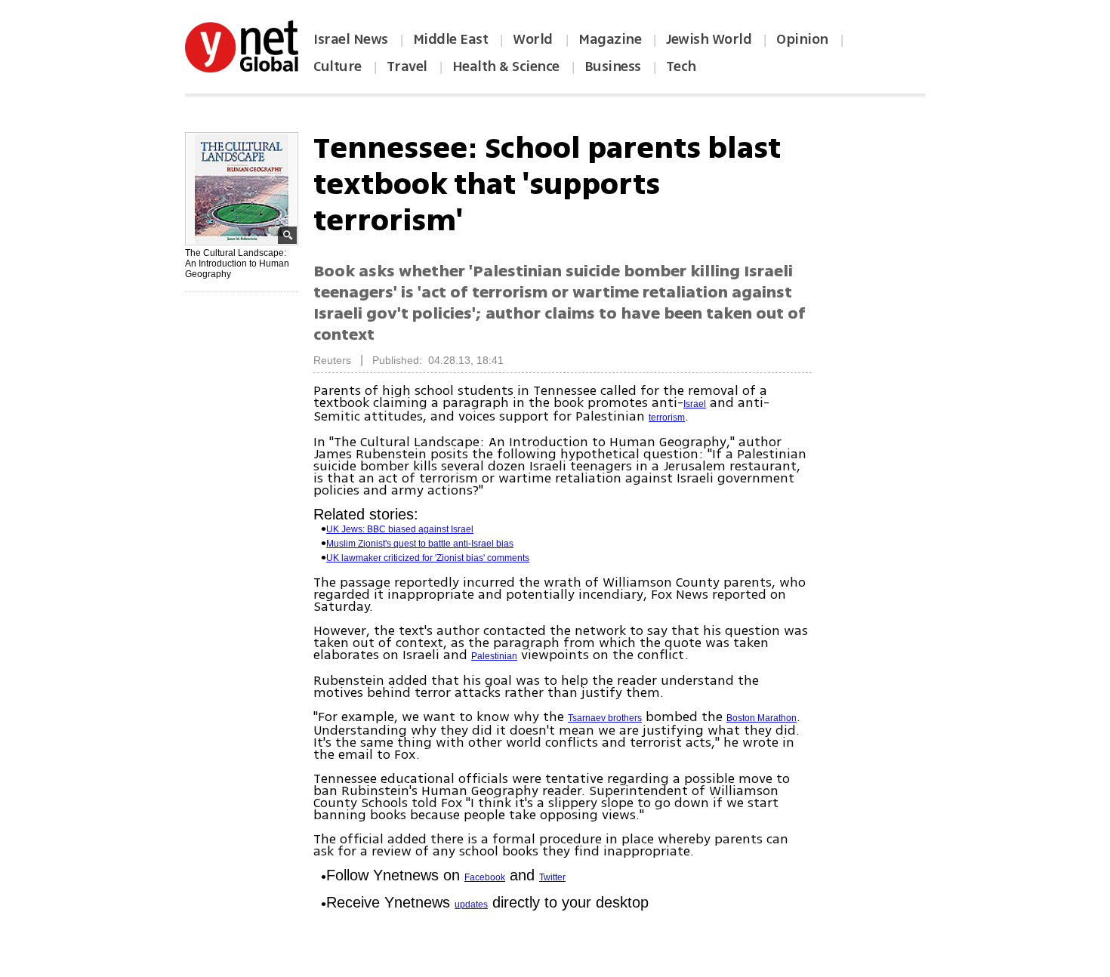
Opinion (802, 39)
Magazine (609, 39)
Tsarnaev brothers (605, 718)
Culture (337, 66)
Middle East (451, 39)
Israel (694, 404)
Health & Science (506, 66)
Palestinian (494, 656)
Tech (681, 66)
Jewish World (708, 39)
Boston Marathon (761, 718)
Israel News (350, 39)
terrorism (667, 417)
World (534, 39)
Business (612, 66)
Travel (407, 66)
